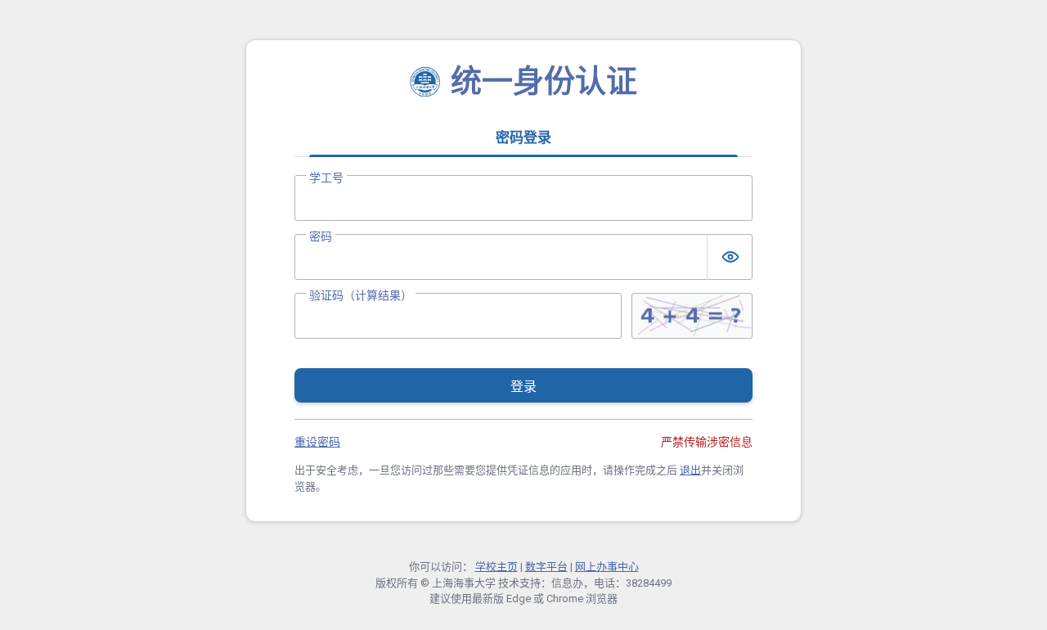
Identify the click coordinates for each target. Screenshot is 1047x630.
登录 (523, 387)
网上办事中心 (607, 566)
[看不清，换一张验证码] (692, 316)
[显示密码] (730, 257)
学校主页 (496, 566)
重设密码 (317, 441)
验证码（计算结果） (360, 295)
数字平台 (546, 566)
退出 (690, 470)
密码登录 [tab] (523, 138)
